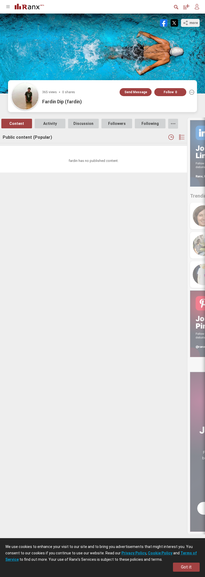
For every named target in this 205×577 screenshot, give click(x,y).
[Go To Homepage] (29, 6)
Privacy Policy (133, 553)
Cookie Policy (160, 553)
